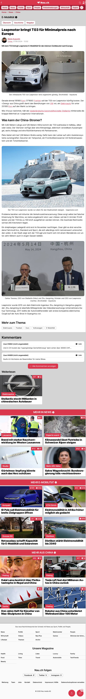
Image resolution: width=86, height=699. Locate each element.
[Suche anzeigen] (80, 2)
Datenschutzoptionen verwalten (72, 682)
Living (20, 654)
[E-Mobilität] (43, 17)
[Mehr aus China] (43, 553)
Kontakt (27, 682)
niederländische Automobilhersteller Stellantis (50, 111)
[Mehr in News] (43, 412)
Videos (20, 636)
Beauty (3, 661)
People (72, 632)
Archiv (38, 640)
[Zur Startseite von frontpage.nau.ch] (43, 3)
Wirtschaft (4, 636)
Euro (23, 101)
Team (13, 682)
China (18, 12)
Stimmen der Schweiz (78, 636)
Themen (21, 640)
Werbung (5, 682)
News (11, 12)
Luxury (55, 654)
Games (55, 636)
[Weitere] (81, 7)
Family (72, 654)
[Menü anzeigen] (84, 2)
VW (51, 103)
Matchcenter (57, 632)
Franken (37, 101)
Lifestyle (4, 640)
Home (4, 12)
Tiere (20, 657)
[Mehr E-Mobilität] (43, 482)
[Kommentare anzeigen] (80, 693)
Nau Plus (39, 636)
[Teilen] (71, 693)
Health (3, 654)
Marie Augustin (14, 39)
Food (2, 657)
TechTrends (74, 657)
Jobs (20, 682)
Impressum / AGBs (51, 682)
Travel (38, 657)
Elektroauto (66, 103)
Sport (38, 632)
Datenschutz (37, 682)
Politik (20, 632)
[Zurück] (1, 2)
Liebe (37, 654)
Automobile (57, 657)
